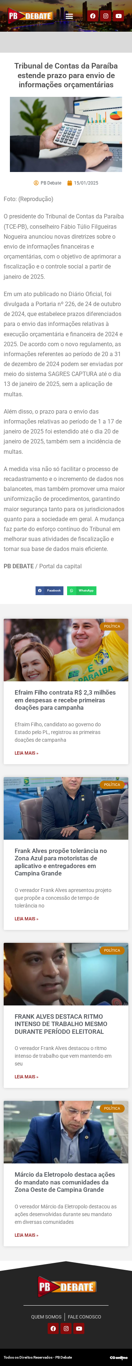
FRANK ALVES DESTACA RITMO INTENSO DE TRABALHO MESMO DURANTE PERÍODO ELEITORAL (61, 1024)
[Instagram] (105, 15)
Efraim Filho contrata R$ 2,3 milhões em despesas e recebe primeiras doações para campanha (65, 700)
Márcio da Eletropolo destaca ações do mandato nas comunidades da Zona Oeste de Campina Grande (65, 1182)
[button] (69, 16)
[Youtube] (118, 15)
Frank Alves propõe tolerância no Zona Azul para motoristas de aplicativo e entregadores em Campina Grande (61, 862)
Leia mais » (26, 753)
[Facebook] (92, 15)
